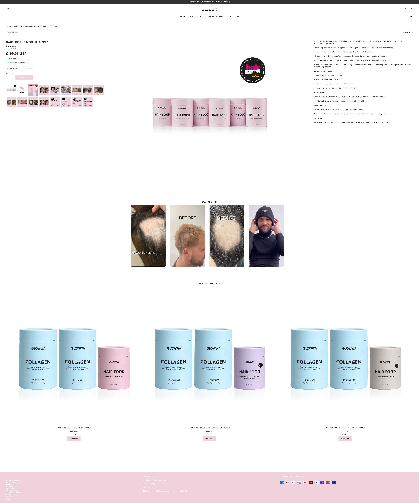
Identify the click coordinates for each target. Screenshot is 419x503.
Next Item (407, 32)
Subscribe (13, 68)
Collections (18, 26)
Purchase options (12, 58)
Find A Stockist (12, 484)
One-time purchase (17, 63)
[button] (11, 46)
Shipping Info (12, 488)
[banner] (209, 9)
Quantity (9, 74)
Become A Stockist (14, 480)
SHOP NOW (74, 439)
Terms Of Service (13, 493)
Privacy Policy (12, 491)
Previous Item (13, 32)
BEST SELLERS (30, 26)
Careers (9, 486)
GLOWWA (11, 48)
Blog (8, 499)
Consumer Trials (13, 482)
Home (9, 26)
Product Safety (12, 497)
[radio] (8, 63)
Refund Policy (12, 495)
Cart (411, 17)
